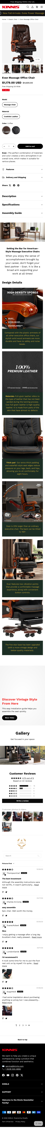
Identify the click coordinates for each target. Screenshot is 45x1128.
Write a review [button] (22, 801)
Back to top (22, 1040)
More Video (9, 718)
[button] (13, 786)
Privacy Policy (20, 1121)
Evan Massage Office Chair (29, 19)
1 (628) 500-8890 (13, 1069)
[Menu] (41, 7)
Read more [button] (37, 937)
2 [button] (19, 1025)
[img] (7, 869)
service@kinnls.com (15, 1066)
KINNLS (10, 1118)
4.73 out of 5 (28, 778)
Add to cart (30, 146)
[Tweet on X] (10, 185)
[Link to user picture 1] (7, 974)
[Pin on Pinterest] (18, 185)
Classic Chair (12, 19)
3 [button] (23, 1025)
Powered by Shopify (21, 1118)
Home (4, 19)
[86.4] (21, 843)
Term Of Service (7, 1121)
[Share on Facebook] (14, 185)
